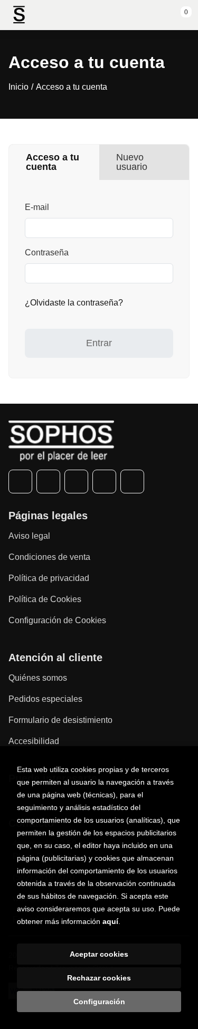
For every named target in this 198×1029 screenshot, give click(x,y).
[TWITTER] (48, 481)
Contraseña (47, 252)
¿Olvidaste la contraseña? (74, 302)
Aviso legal (29, 535)
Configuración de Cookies (57, 620)
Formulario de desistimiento (60, 720)
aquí (110, 921)
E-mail (37, 207)
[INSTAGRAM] (76, 481)
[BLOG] (132, 481)
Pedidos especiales (45, 698)
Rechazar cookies (99, 978)
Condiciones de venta (49, 556)
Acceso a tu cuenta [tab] (52, 162)
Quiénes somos (37, 677)
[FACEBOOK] (20, 481)
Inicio (18, 86)
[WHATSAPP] (104, 481)
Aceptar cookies (99, 954)
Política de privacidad (48, 578)
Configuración (99, 1001)
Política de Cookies (44, 599)
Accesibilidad (33, 741)
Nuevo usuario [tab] (131, 162)
